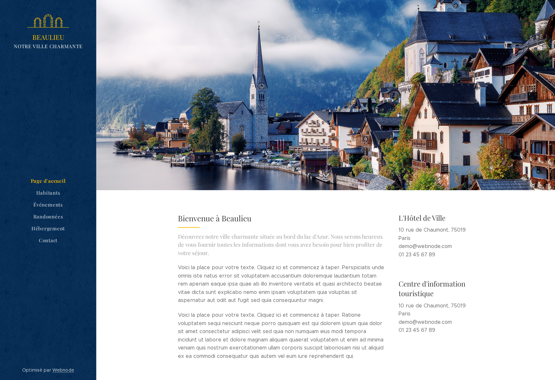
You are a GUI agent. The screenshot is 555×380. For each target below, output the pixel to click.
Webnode (63, 370)
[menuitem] (48, 181)
